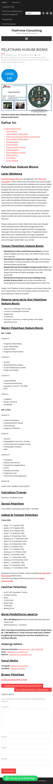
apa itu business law (10, 57)
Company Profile (8, 7)
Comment (4, 707)
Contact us (9, 75)
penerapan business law (34, 60)
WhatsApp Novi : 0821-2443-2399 (31, 649)
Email (3, 748)
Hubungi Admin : (12, 155)
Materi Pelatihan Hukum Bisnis (17, 139)
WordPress (42, 781)
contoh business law (33, 57)
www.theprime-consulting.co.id (20, 654)
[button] (20, 778)
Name (4, 737)
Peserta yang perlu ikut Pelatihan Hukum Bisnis (23, 137)
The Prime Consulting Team (12, 11)
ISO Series (15, 2)
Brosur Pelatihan (12, 160)
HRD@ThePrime (11, 55)
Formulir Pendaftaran (9, 14)
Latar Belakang (11, 131)
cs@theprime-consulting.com (17, 652)
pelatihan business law (17, 60)
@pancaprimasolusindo (19, 666)
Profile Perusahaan (9, 24)
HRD (39, 55)
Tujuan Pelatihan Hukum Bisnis (17, 134)
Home (4, 2)
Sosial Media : (11, 158)
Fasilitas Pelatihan (12, 150)
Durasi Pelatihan (12, 144)
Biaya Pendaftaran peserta (16, 152)
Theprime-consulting (17, 668)
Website (4, 759)
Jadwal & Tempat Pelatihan (16, 147)
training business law (17, 62)
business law (22, 57)
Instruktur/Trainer (12, 142)
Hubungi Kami (7, 19)
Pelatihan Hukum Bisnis (12, 129)
